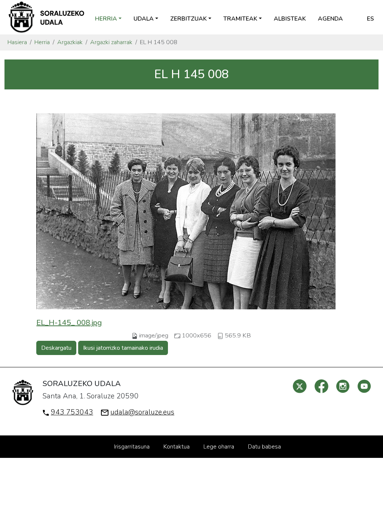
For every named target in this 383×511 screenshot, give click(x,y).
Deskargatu (56, 348)
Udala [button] (144, 19)
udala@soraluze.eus (142, 412)
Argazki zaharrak (111, 42)
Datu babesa (264, 447)
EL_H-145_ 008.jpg (69, 323)
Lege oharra (218, 447)
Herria (42, 42)
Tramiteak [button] (240, 19)
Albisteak (290, 19)
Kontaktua (176, 447)
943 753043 (72, 412)
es (370, 19)
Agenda (330, 19)
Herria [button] (106, 19)
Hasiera (17, 42)
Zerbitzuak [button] (188, 19)
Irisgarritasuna (132, 447)
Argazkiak (70, 42)
